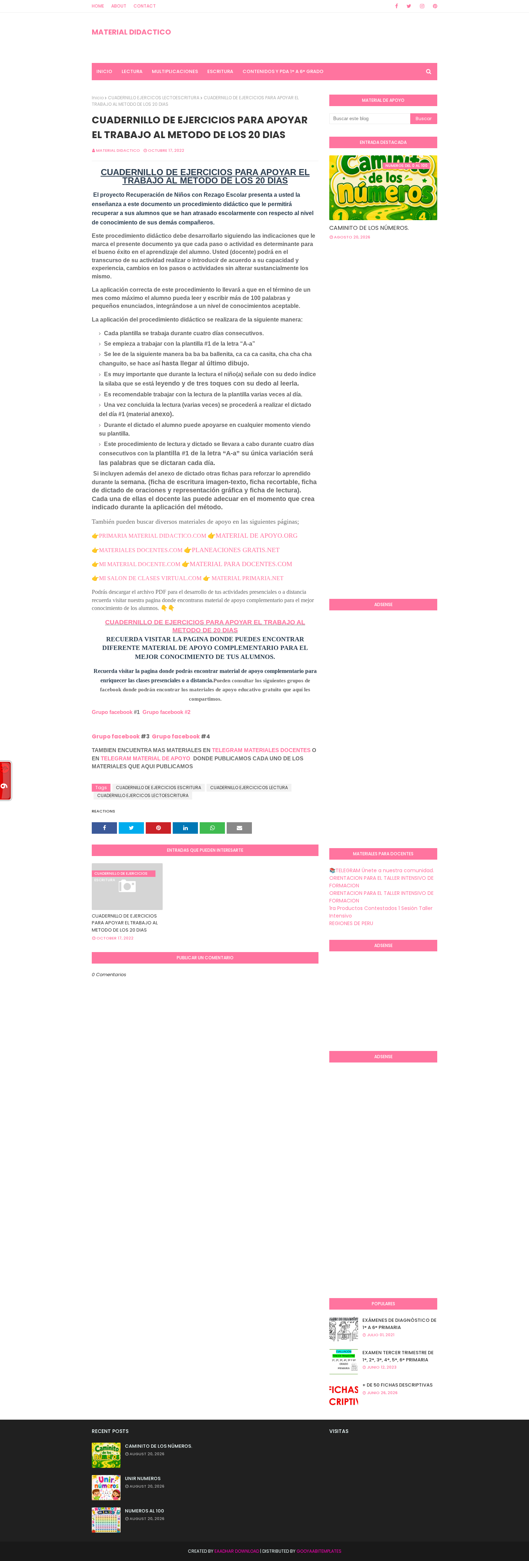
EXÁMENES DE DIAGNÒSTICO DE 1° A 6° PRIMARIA (399, 1324)
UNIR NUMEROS (142, 1478)
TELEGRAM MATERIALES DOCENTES (261, 750)
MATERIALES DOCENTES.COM (140, 550)
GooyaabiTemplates (319, 1551)
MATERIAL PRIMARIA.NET (248, 578)
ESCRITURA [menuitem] (220, 71)
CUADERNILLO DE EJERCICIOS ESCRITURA (158, 787)
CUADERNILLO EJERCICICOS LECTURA (249, 787)
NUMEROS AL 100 (144, 1510)
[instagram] (422, 6)
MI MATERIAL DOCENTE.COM (139, 564)
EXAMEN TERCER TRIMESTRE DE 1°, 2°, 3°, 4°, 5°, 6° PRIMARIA (398, 1356)
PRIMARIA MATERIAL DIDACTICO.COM (152, 536)
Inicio (98, 98)
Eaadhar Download (236, 1551)
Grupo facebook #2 (166, 712)
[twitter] (409, 6)
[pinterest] (433, 6)
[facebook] (397, 6)
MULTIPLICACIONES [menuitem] (175, 71)
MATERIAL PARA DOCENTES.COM (241, 564)
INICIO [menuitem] (104, 71)
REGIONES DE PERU (351, 923)
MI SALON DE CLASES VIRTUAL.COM (150, 578)
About (118, 6)
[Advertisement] (429, 303)
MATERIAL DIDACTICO (131, 32)
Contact (145, 6)
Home (98, 6)
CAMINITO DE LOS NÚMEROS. (369, 228)
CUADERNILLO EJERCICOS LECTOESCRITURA (153, 98)
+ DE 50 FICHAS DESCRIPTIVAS (397, 1385)
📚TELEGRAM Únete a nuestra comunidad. (381, 870)
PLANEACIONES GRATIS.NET (236, 550)
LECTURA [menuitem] (132, 71)
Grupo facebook (112, 712)
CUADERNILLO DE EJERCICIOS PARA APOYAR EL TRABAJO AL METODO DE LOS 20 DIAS (125, 923)
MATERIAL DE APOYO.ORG (257, 535)
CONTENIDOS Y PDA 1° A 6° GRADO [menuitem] (283, 71)
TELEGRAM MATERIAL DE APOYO (145, 758)
